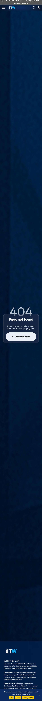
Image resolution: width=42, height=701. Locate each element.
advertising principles (21, 4)
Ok (12, 698)
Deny (17, 698)
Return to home (22, 336)
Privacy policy (28, 698)
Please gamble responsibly (14, 1)
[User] (39, 7)
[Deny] (39, 695)
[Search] (34, 7)
